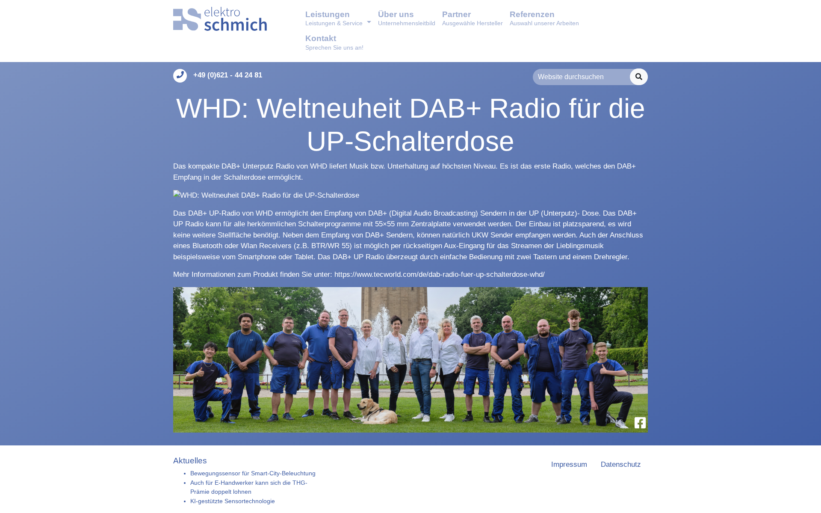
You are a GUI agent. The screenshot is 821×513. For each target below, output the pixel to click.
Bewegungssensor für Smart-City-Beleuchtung (253, 473)
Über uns (406, 18)
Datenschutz (621, 464)
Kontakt (334, 42)
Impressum (569, 464)
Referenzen (544, 18)
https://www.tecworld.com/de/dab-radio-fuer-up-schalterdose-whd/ (439, 274)
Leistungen (334, 18)
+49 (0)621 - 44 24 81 (227, 75)
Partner (472, 18)
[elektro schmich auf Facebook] (640, 423)
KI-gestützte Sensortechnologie (232, 501)
